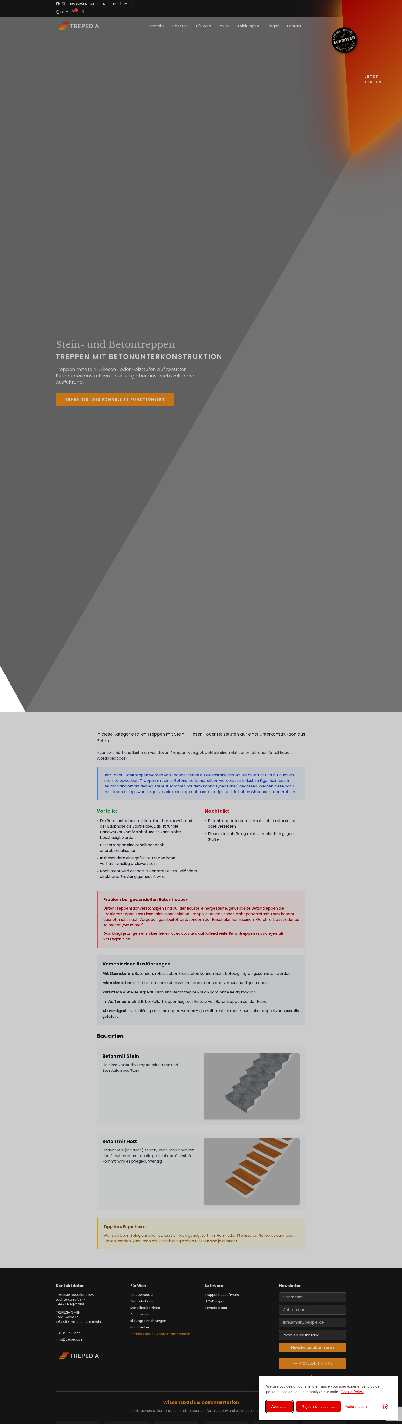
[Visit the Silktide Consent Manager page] (385, 1406)
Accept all (279, 1406)
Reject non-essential (318, 1406)
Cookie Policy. (352, 1391)
